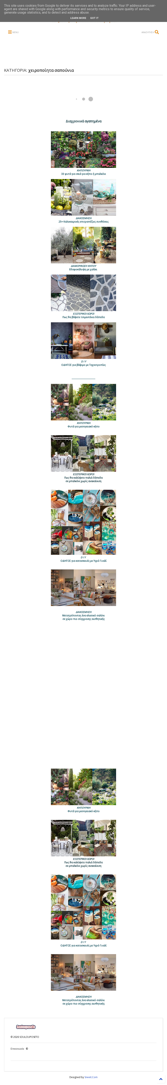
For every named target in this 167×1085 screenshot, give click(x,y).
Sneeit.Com (91, 1077)
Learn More (78, 18)
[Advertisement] (83, 51)
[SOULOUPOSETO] (83, 23)
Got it (94, 18)
